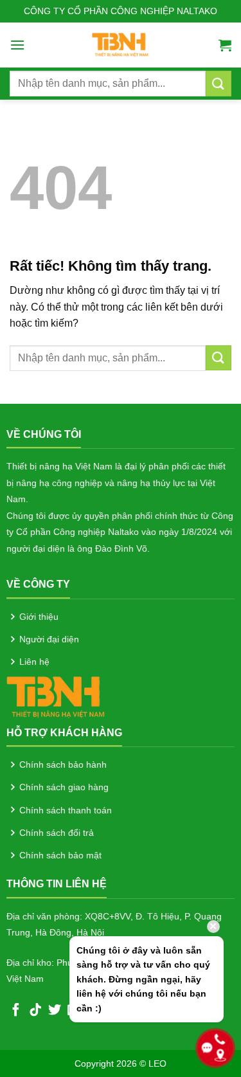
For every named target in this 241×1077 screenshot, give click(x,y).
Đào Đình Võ (121, 548)
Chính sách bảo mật (60, 855)
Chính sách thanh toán (65, 810)
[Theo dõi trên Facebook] (16, 1011)
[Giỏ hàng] (225, 45)
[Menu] (17, 44)
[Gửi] (218, 83)
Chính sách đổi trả (56, 833)
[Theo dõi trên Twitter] (54, 1011)
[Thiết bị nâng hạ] (120, 45)
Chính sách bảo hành (63, 764)
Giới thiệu (38, 616)
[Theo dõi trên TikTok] (35, 1011)
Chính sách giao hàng (64, 787)
